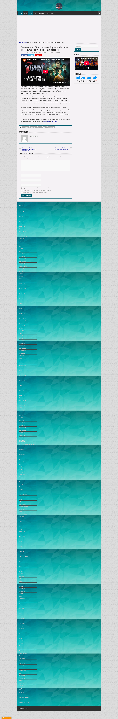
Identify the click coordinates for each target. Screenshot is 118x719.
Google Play (22, 531)
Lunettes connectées (23, 556)
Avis (20, 464)
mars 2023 (21, 311)
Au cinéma (21, 457)
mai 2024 (21, 276)
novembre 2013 (22, 378)
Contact (25, 13)
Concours (21, 489)
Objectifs (21, 593)
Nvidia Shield (22, 591)
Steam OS (21, 640)
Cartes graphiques (23, 471)
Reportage (21, 618)
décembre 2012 (22, 398)
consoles (21, 491)
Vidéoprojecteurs (23, 675)
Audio (20, 459)
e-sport (20, 496)
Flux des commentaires (24, 700)
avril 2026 (21, 219)
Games (30, 13)
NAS (20, 578)
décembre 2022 (22, 318)
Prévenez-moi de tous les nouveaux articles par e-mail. (34, 192)
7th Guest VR (25, 127)
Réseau (20, 621)
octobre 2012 (22, 402)
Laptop (20, 546)
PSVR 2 (39, 127)
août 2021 (21, 358)
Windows (21, 680)
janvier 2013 (22, 395)
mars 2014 (21, 373)
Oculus (20, 596)
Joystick (20, 544)
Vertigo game (51, 127)
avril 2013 (21, 388)
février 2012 (22, 422)
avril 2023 (21, 308)
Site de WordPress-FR (24, 702)
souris (20, 631)
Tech (20, 645)
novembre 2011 (22, 430)
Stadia (20, 636)
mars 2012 (21, 420)
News (20, 581)
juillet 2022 (21, 330)
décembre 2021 (22, 348)
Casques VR (21, 476)
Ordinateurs (22, 598)
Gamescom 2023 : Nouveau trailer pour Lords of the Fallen (61, 148)
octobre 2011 (22, 432)
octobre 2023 (22, 293)
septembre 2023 (23, 296)
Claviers (21, 484)
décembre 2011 (22, 427)
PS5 (41, 52)
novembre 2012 (22, 400)
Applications (22, 454)
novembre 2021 (22, 350)
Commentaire (24, 158)
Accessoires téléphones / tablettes (27, 444)
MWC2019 (21, 576)
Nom (22, 173)
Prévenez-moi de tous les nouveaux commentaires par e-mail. (36, 190)
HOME (20, 13)
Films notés (21, 516)
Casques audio (22, 474)
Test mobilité (22, 658)
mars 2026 (21, 221)
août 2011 (21, 437)
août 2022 (21, 328)
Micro (20, 571)
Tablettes (21, 643)
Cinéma (47, 13)
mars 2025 (21, 251)
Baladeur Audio (22, 467)
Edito (20, 501)
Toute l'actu (44, 52)
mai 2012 (21, 415)
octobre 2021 (22, 353)
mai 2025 (21, 246)
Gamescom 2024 (23, 524)
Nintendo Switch (22, 586)
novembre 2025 (22, 231)
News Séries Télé (23, 583)
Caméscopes (22, 469)
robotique (21, 626)
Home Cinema (22, 536)
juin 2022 (21, 333)
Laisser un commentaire (55, 52)
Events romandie (23, 514)
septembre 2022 (23, 325)
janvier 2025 (22, 256)
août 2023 (21, 298)
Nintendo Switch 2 (23, 588)
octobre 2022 (22, 323)
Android (21, 447)
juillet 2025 (21, 241)
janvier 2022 (22, 345)
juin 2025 (21, 243)
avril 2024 (21, 278)
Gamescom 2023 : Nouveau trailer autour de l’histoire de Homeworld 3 (29, 148)
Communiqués (22, 486)
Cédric (23, 52)
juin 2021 (21, 363)
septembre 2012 (23, 405)
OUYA (20, 601)
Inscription (21, 692)
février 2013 (22, 393)
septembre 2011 (23, 435)
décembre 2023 (22, 288)
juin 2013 (21, 385)
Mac (20, 558)
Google (20, 529)
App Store (21, 449)
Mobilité (52, 13)
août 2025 (21, 238)
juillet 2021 (21, 360)
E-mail (22, 178)
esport (20, 511)
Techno (35, 13)
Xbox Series (21, 685)
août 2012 (21, 407)
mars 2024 (21, 281)
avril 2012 (21, 417)
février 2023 (22, 313)
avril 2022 (21, 338)
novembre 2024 (22, 261)
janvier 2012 (22, 425)
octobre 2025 (22, 233)
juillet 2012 (21, 410)
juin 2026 (21, 214)
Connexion (21, 695)
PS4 (20, 613)
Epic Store (21, 509)
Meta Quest (21, 568)
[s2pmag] (59, 5)
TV (19, 668)
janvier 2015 (22, 368)
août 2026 (21, 209)
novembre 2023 (22, 291)
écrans (20, 499)
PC (39, 52)
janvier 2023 (22, 315)
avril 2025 (21, 248)
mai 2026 (21, 216)
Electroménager (22, 504)
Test (20, 655)
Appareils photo (22, 452)
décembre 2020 (22, 365)
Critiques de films (23, 494)
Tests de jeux (22, 660)
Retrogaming (22, 623)
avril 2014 (21, 370)
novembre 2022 (22, 320)
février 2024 (22, 283)
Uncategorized (22, 670)
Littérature (41, 13)
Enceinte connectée (23, 506)
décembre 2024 (22, 258)
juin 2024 (21, 273)
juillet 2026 (21, 211)
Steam (44, 127)
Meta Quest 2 (33, 127)
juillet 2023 (21, 301)
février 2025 (22, 253)
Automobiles (22, 462)
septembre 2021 (23, 355)
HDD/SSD (21, 534)
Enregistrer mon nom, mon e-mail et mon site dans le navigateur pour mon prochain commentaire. (44, 188)
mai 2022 (21, 335)
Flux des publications (24, 697)
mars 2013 (21, 390)
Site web (23, 183)
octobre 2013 (22, 380)
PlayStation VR (22, 611)
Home (21, 42)
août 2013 (21, 383)
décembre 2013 (22, 375)
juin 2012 (21, 412)
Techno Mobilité (22, 650)
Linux (20, 549)
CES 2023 (21, 479)
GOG (20, 526)
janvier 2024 (22, 286)
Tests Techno (22, 663)
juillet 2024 (21, 271)
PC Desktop (21, 608)
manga (20, 566)
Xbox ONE (21, 683)
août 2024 (21, 268)
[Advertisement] (59, 28)
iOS (20, 539)
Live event (21, 554)
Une (20, 673)
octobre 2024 (22, 263)
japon (20, 541)
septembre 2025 (23, 236)
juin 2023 (21, 303)
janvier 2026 (22, 226)
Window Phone (22, 678)
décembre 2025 (22, 229)
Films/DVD (21, 519)
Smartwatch (21, 628)
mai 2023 (21, 306)
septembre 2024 (23, 266)
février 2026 (22, 224)
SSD (20, 633)
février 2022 (22, 343)
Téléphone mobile (23, 653)
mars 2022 (21, 340)
